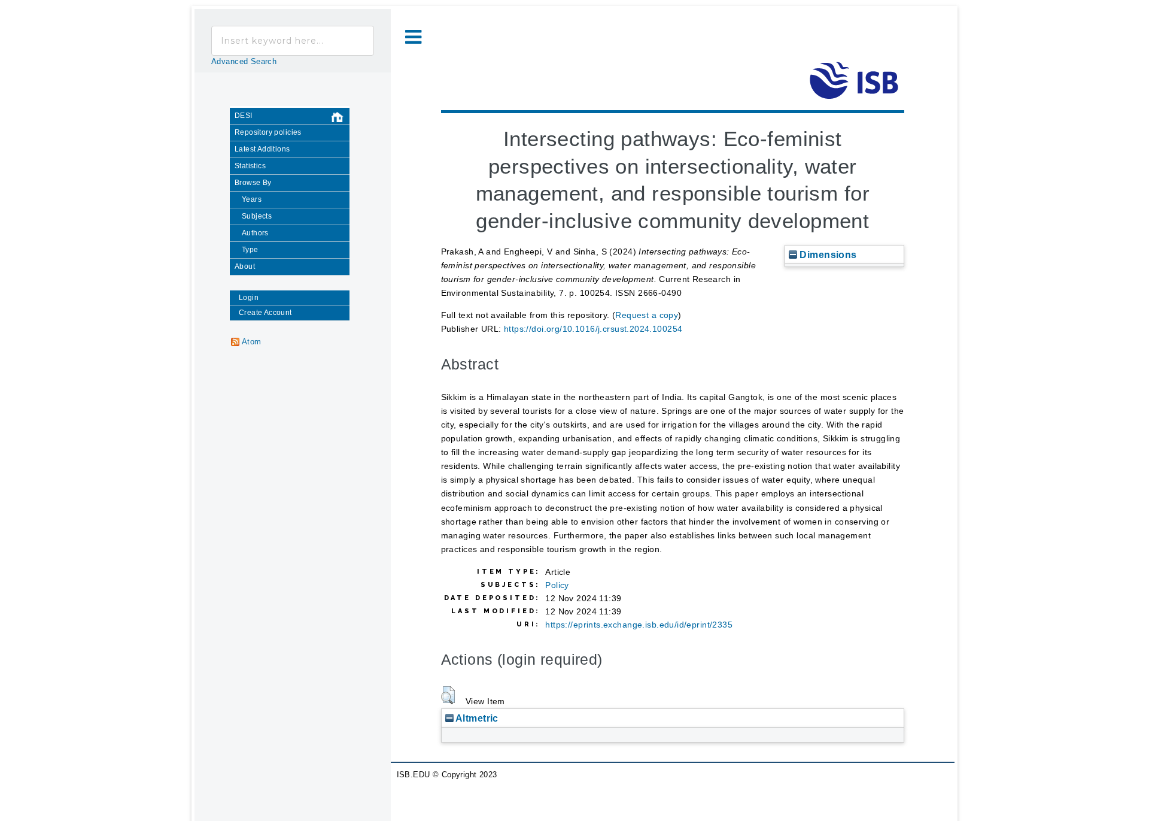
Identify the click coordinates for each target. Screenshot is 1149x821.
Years (252, 199)
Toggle (413, 37)
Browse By (253, 182)
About (245, 266)
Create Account (265, 312)
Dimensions (827, 254)
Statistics (250, 166)
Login (249, 297)
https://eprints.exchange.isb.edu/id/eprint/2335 (638, 624)
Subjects (257, 216)
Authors (255, 233)
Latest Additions (262, 149)
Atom (252, 342)
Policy (557, 585)
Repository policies (268, 132)
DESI (244, 115)
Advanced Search (243, 61)
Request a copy (646, 315)
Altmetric (476, 718)
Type (250, 250)
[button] (448, 695)
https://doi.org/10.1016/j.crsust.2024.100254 (593, 329)
